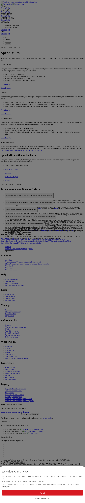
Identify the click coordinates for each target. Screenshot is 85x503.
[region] (42, 484)
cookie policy (6, 486)
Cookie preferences (42, 498)
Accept (42, 493)
